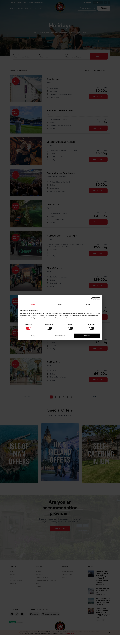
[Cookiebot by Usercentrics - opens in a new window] (92, 298)
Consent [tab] (32, 304)
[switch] (49, 328)
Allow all (87, 336)
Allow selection (60, 336)
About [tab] (88, 304)
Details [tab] (60, 304)
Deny (33, 336)
